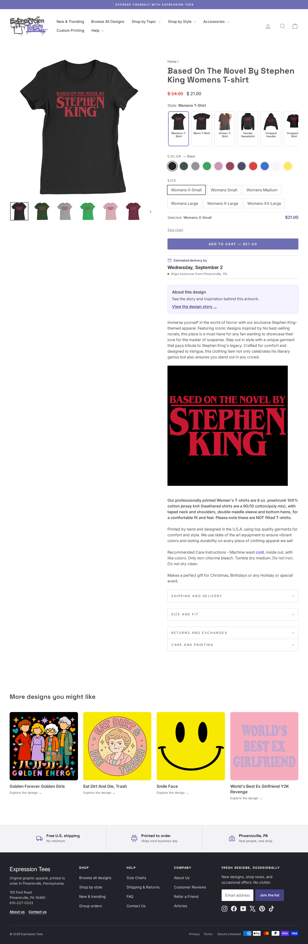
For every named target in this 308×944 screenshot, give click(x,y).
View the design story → (194, 306)
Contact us (38, 912)
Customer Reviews (190, 887)
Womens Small (224, 190)
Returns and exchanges (199, 633)
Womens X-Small (186, 190)
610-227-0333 (21, 903)
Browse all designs (95, 877)
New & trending (92, 896)
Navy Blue (241, 166)
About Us (182, 877)
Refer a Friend (186, 896)
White (276, 166)
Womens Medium (261, 190)
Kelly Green (207, 166)
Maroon (230, 166)
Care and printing (192, 645)
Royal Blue (265, 166)
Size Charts (136, 877)
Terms (208, 934)
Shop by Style (180, 21)
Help (95, 30)
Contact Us (136, 906)
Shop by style (90, 887)
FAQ (130, 896)
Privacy (194, 934)
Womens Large (184, 203)
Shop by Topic (144, 21)
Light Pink (218, 166)
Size (171, 180)
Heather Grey (195, 166)
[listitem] (201, 128)
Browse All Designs (107, 21)
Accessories (214, 21)
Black (172, 166)
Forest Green (184, 166)
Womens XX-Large (264, 203)
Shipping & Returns (143, 887)
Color (181, 156)
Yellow (288, 166)
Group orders (90, 906)
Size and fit (185, 614)
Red (253, 166)
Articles (180, 906)
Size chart (175, 230)
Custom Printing (70, 30)
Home (172, 61)
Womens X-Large (222, 203)
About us (17, 912)
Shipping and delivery (196, 596)
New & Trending (70, 21)
